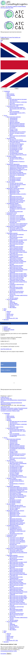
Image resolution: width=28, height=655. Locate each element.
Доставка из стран (11, 138)
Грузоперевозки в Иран (16, 157)
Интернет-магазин (14, 304)
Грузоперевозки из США (16, 145)
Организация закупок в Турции (18, 184)
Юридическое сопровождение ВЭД (16, 226)
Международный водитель (16, 104)
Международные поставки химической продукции (16, 266)
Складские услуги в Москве (17, 215)
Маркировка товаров (16, 400)
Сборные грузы (13, 121)
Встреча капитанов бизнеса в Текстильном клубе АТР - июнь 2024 (18, 109)
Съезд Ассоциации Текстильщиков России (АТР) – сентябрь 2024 (18, 113)
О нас (8, 92)
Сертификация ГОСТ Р (16, 206)
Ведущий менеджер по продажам (18, 99)
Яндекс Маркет (13, 303)
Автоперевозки (13, 119)
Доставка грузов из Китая (16, 139)
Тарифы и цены (14, 130)
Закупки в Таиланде (15, 185)
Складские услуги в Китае (16, 216)
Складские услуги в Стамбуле (17, 218)
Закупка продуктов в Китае (17, 291)
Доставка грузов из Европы (17, 143)
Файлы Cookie (15, 410)
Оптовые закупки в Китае (16, 183)
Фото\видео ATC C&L (12, 318)
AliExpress (12, 306)
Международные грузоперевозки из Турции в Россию (18, 142)
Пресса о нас (10, 315)
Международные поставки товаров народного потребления (18, 260)
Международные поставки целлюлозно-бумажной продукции (18, 269)
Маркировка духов (14, 192)
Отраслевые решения (12, 233)
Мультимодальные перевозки (17, 125)
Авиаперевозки (13, 118)
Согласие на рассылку (6, 410)
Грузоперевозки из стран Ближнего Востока (16, 150)
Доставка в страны (11, 156)
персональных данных (21, 384)
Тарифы (9, 404)
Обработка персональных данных (9, 408)
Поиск (16, 88)
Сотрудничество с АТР (12, 106)
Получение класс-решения (16, 172)
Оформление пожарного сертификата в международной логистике (17, 209)
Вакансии (9, 98)
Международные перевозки (14, 116)
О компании (7, 91)
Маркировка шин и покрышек (17, 200)
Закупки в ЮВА (14, 187)
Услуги (5, 115)
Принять (9, 653)
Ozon (11, 300)
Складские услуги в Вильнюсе (17, 219)
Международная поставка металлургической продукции (17, 250)
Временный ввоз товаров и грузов (18, 169)
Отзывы (9, 96)
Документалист (13, 100)
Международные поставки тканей (18, 239)
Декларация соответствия (16, 211)
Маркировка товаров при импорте (15, 188)
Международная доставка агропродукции (16, 237)
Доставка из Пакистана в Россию (18, 154)
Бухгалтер (12, 103)
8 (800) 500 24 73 (5, 37)
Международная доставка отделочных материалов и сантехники (16, 288)
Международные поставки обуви (18, 273)
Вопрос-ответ (10, 314)
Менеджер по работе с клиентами (18, 102)
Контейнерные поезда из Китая (18, 131)
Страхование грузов (12, 212)
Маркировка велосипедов (16, 199)
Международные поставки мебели (18, 275)
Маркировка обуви (14, 189)
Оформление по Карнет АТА (17, 168)
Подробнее (3, 653)
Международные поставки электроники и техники (16, 258)
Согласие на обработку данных (15, 409)
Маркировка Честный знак (16, 202)
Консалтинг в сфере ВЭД (16, 227)
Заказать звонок (5, 38)
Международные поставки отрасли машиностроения (16, 247)
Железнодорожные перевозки (17, 123)
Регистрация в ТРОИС (15, 171)
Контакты (6, 319)
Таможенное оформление (13, 164)
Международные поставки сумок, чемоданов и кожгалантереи (18, 277)
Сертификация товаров (12, 203)
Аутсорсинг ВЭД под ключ (16, 229)
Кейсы (8, 317)
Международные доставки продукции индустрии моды (17, 242)
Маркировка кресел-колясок (17, 198)
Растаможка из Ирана (15, 180)
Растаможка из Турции (15, 177)
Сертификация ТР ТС (15, 204)
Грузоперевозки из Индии (16, 153)
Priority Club (7, 406)
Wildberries (12, 302)
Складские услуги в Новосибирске (18, 223)
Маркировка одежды (15, 191)
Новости (9, 311)
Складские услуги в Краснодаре (18, 225)
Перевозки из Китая (6, 400)
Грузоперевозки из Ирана (16, 148)
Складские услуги (11, 214)
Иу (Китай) (9, 6)
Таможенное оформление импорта (18, 165)
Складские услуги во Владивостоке (15, 221)
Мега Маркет (13, 307)
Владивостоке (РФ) (8, 7)
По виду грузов (13, 129)
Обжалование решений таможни (18, 173)
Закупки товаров (11, 181)
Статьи (8, 312)
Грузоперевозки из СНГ (16, 146)
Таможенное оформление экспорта (18, 166)
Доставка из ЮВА (14, 152)
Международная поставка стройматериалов (16, 255)
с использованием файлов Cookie (10, 650)
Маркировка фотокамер (16, 196)
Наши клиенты (10, 93)
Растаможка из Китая (15, 179)
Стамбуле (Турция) (17, 6)
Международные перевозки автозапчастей (17, 235)
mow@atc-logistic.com (14, 37)
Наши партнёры (11, 95)
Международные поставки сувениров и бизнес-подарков (17, 279)
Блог (5, 310)
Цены (5, 308)
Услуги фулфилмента (12, 299)
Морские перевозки (15, 122)
